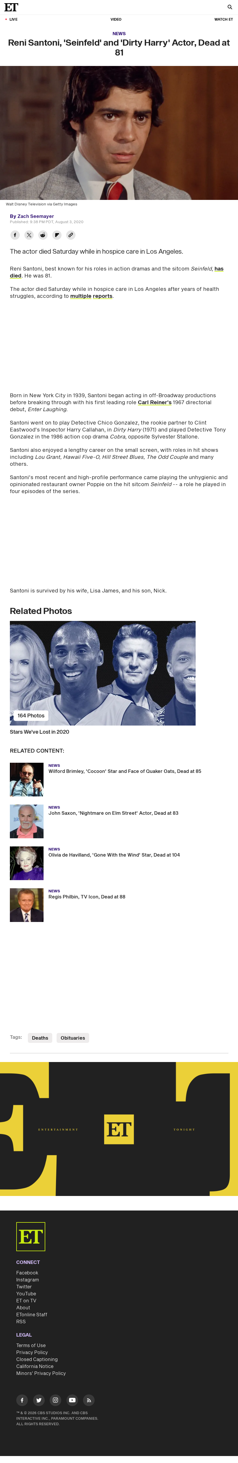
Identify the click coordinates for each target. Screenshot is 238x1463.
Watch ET (223, 19)
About (23, 1307)
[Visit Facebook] (22, 1401)
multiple (80, 296)
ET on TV (26, 1300)
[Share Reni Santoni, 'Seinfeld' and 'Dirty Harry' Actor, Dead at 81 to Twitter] (29, 236)
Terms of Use (31, 1345)
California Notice (34, 1366)
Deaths (40, 1038)
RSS (21, 1321)
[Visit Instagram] (55, 1401)
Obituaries (73, 1038)
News (119, 34)
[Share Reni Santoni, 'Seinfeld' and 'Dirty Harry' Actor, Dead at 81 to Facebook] (15, 236)
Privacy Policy (32, 1352)
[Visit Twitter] (39, 1401)
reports (102, 296)
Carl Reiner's (155, 403)
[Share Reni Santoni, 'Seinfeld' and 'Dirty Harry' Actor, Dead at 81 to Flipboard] (57, 236)
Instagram (27, 1279)
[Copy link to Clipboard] (71, 236)
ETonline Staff (31, 1314)
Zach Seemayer (35, 216)
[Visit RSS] (89, 1401)
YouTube (26, 1293)
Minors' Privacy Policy (41, 1373)
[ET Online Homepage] (13, 7)
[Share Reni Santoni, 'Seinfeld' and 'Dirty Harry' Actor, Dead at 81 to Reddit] (43, 236)
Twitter (24, 1286)
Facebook (27, 1272)
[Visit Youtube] (72, 1400)
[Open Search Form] (230, 8)
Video (116, 19)
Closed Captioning (37, 1359)
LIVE (13, 19)
